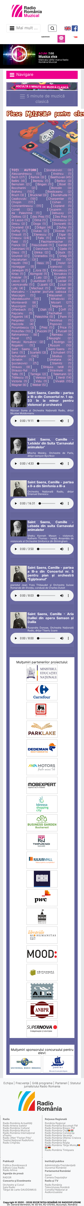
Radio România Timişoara (59, 1149)
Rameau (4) (62, 334)
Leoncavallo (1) (22, 284)
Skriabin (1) (21, 359)
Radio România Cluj (56, 1130)
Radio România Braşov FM (60, 1128)
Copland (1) (62, 205)
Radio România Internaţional (19, 1132)
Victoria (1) (19, 381)
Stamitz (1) (62, 363)
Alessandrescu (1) (25, 173)
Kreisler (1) (19, 277)
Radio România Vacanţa (58, 1135)
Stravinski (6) (61, 370)
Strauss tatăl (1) (57, 367)
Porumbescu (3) (22, 327)
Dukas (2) (40, 230)
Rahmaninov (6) (24, 334)
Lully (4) (17, 288)
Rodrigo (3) (63, 342)
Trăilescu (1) (19, 377)
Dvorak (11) (63, 230)
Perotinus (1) (61, 320)
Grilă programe (42, 1083)
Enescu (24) (20, 238)
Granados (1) (43, 256)
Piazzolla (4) (22, 324)
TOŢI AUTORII (23, 170)
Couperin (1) (60, 209)
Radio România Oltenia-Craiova (63, 1137)
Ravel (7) (20, 338)
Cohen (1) (62, 202)
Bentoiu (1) (41, 180)
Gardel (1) (65, 245)
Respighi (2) (60, 338)
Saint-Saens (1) (60, 349)
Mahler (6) (64, 288)
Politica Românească (15, 1165)
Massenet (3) (60, 295)
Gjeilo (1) (66, 248)
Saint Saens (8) (24, 349)
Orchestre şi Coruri (13, 1184)
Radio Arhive (10, 1170)
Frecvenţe (22, 1083)
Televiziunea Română (57, 1187)
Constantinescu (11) (26, 205)
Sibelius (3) (62, 356)
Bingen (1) (44, 184)
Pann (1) (65, 316)
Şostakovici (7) (24, 363)
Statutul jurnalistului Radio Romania (52, 1084)
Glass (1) (18, 252)
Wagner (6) (19, 384)
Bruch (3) (17, 195)
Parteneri (61, 1083)
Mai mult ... (27, 28)
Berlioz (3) (64, 180)
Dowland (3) (20, 227)
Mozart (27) (61, 302)
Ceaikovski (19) (23, 198)
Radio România (53, 1184)
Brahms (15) (22, 191)
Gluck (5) (64, 252)
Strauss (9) (20, 367)
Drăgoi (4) (43, 227)
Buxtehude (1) (62, 195)
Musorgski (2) (23, 306)
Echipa (8, 1083)
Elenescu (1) (42, 234)
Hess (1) (43, 263)
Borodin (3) (61, 188)
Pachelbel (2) (60, 313)
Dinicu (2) (18, 223)
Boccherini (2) (23, 188)
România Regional (55, 1123)
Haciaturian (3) (23, 259)
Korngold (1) (38, 273)
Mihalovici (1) (61, 298)
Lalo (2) (42, 277)
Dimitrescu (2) (61, 220)
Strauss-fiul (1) (23, 370)
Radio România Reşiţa (57, 1142)
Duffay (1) (18, 230)
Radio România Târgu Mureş (61, 1145)
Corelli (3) (21, 209)
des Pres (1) (40, 216)
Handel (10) (61, 259)
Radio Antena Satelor (15, 1125)
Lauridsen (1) (41, 281)
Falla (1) (44, 238)
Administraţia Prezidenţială (60, 1165)
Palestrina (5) (44, 316)
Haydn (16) (19, 263)
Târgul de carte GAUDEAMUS (19, 1189)
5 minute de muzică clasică (45, 99)
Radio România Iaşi (55, 1140)
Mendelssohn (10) (25, 298)
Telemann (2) (62, 374)
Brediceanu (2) (59, 191)
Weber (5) (39, 384)
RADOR (7, 1177)
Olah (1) (46, 309)
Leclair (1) (64, 281)
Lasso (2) (18, 281)
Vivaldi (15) (63, 381)
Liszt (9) (66, 284)
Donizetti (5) (63, 223)
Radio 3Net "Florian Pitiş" (17, 1137)
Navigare (24, 74)
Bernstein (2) (20, 184)
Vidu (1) (41, 381)
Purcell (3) (65, 331)
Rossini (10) (61, 345)
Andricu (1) (62, 173)
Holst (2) (65, 263)
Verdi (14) (65, 377)
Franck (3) (18, 245)
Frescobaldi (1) (42, 245)
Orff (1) (66, 309)
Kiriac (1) (17, 273)
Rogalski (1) (22, 345)
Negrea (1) (62, 306)
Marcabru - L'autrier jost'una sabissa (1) (41, 291)
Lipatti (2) (46, 284)
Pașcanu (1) (21, 313)
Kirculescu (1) (62, 270)
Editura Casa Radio (13, 1167)
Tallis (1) (17, 374)
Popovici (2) (61, 324)
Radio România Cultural (16, 1128)
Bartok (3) (37, 177)
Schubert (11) (62, 352)
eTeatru (7, 1135)
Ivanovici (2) (61, 266)
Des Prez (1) (63, 216)
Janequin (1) (19, 270)
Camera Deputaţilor (56, 1177)
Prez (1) (47, 327)
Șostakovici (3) (59, 170)
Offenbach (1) (21, 309)
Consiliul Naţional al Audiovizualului (56, 1191)
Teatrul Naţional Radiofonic (18, 1140)
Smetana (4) (60, 359)
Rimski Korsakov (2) (27, 342)
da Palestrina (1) (25, 213)
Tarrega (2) (38, 374)
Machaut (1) (40, 288)
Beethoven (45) (61, 177)
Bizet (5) (65, 184)
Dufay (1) (65, 227)
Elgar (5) (65, 234)
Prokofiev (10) (21, 331)
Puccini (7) (44, 331)
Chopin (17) (22, 202)
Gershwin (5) (44, 248)
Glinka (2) (41, 252)
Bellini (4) (18, 180)
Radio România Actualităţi (17, 1123)
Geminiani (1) (20, 248)
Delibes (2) (18, 216)
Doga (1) (39, 223)
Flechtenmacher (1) (56, 241)
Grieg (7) (65, 256)
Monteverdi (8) (23, 302)
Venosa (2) (43, 377)
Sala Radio (9, 1187)
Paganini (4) (19, 316)
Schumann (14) (24, 356)
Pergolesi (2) (22, 320)
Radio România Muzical (16, 1130)
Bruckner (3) (38, 195)
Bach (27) (18, 177)
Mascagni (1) (22, 295)
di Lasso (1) (19, 220)
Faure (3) (65, 238)
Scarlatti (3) (38, 352)
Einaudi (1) (18, 234)
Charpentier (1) (60, 198)
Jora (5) (40, 270)
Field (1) (18, 241)
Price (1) (66, 327)
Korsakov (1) (63, 273)
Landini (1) (64, 277)
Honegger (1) (22, 266)
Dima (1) (40, 220)
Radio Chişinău (11, 1142)
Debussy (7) (62, 213)
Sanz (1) (17, 352)
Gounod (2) (19, 256)
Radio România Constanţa (59, 1132)
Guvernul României (55, 1167)
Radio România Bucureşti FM (61, 1125)
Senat (48, 1175)
